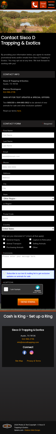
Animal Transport (14, 243)
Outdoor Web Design (32, 430)
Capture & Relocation (42, 240)
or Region (7, 204)
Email (5, 152)
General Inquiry (13, 240)
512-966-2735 (9, 92)
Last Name (7, 141)
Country (6, 225)
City (4, 184)
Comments (7, 253)
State (5, 194)
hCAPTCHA (7, 282)
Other (35, 247)
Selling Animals (39, 243)
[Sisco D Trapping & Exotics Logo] (4, 4)
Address (6, 173)
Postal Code (8, 214)
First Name (7, 131)
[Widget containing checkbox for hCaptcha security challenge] (22, 289)
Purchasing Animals (15, 247)
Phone (5, 162)
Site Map (19, 361)
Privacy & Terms (34, 361)
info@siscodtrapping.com (28, 342)
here (19, 111)
